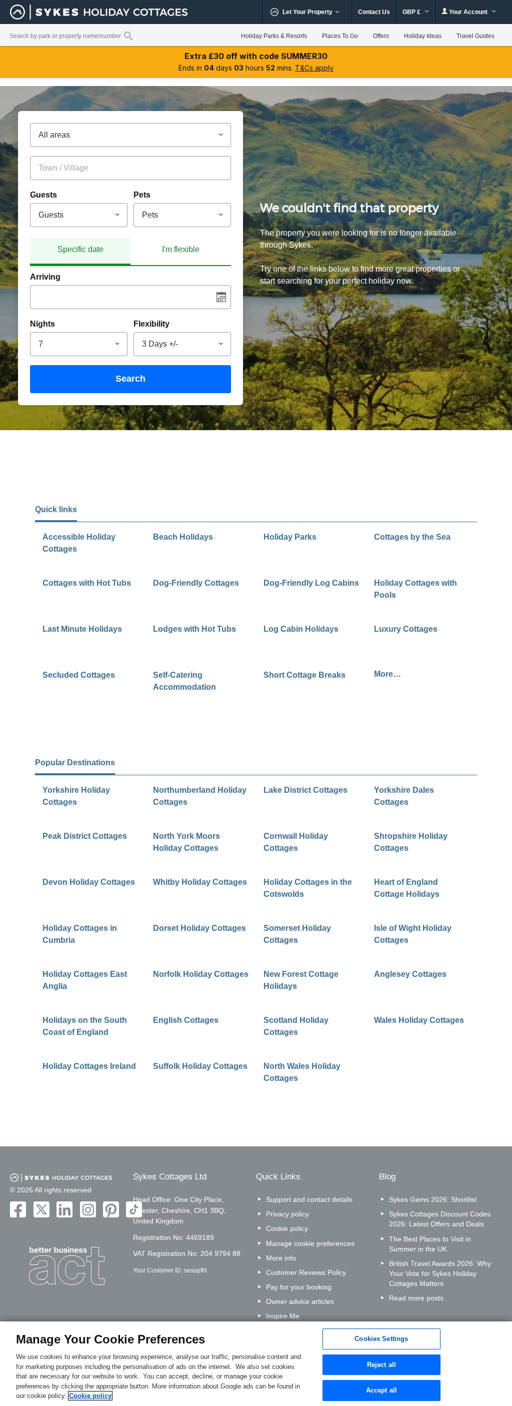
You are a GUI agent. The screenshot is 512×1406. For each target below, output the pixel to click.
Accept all (381, 1390)
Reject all (381, 1364)
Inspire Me (283, 1316)
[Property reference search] (128, 35)
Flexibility (152, 324)
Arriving (45, 277)
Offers (381, 36)
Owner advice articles (300, 1301)
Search (131, 379)
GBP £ (412, 12)
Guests (43, 195)
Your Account (468, 12)
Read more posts (416, 1298)
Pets (142, 195)
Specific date (81, 249)
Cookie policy (287, 1228)
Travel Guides (475, 36)
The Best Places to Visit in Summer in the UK (430, 1244)
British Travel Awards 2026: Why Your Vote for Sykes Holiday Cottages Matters (440, 1273)
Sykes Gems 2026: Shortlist (432, 1199)
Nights (42, 324)
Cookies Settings (381, 1338)
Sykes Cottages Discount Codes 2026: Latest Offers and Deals (439, 1219)
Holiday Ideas (423, 36)
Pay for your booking (299, 1287)
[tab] (80, 252)
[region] (256, 1363)
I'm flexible (181, 249)
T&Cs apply (314, 68)
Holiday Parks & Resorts (274, 36)
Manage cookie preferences (310, 1243)
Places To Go (340, 36)
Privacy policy (287, 1214)
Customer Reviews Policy (306, 1272)
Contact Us (374, 12)
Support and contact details (309, 1199)
